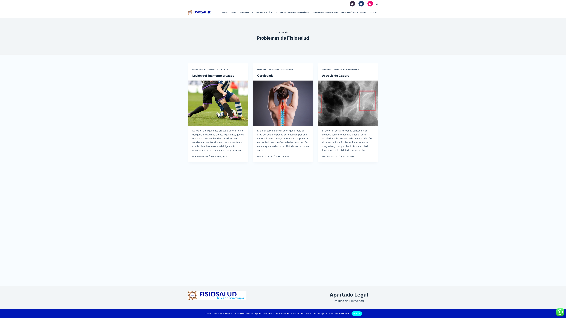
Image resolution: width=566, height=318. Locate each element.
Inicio (224, 12)
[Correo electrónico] (352, 3)
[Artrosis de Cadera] (348, 103)
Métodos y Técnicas (266, 12)
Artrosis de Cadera (335, 75)
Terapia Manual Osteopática (294, 12)
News (233, 12)
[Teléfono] (361, 3)
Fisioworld (197, 69)
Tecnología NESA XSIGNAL (353, 12)
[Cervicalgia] (283, 103)
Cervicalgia (265, 75)
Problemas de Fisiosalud (216, 69)
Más (372, 12)
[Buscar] (377, 4)
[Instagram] (370, 3)
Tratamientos (246, 12)
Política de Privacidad (349, 301)
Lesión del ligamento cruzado (213, 75)
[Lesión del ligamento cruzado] (218, 103)
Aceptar (357, 313)
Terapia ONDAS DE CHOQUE (325, 12)
